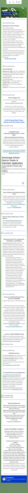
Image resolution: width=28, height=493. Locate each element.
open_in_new (23, 183)
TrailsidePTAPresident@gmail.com (13, 220)
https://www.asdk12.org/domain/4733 (14, 103)
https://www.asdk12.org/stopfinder (12, 323)
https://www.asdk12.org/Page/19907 (11, 365)
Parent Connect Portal (10, 58)
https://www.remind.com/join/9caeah (11, 341)
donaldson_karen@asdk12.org (14, 421)
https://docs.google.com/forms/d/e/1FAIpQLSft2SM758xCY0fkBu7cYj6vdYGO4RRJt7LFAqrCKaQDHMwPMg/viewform (14, 152)
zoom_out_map (24, 23)
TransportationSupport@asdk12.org (13, 326)
